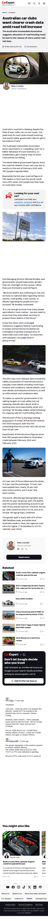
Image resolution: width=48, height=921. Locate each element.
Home (4, 12)
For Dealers (6, 899)
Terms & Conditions (25, 904)
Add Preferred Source (25, 681)
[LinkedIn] (34, 887)
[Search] (34, 3)
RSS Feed (39, 904)
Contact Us (18, 899)
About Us (5, 894)
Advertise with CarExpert (35, 894)
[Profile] (39, 3)
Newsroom (17, 894)
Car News (11, 12)
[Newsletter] (29, 3)
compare (28, 202)
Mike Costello (17, 86)
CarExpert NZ (41, 899)
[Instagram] (18, 887)
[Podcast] (40, 887)
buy (38, 202)
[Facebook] (13, 887)
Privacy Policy (10, 904)
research (18, 202)
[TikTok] (24, 887)
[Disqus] (24, 726)
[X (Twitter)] (29, 887)
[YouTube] (7, 887)
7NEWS (29, 899)
